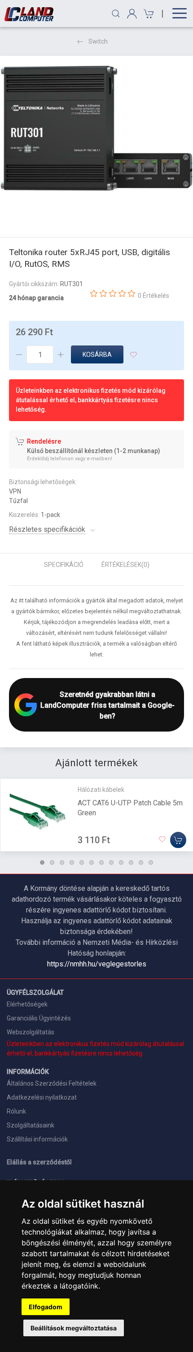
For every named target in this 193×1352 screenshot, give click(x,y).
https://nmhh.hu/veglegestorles (96, 964)
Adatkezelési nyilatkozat (42, 1097)
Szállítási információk (37, 1139)
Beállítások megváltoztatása (74, 1328)
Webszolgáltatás (30, 1032)
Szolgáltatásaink (30, 1125)
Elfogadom (45, 1307)
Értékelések (125, 564)
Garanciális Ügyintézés (39, 1018)
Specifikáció (63, 564)
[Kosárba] (178, 839)
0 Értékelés (153, 295)
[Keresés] (115, 13)
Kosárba (97, 354)
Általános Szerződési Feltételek (51, 1083)
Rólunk (16, 1111)
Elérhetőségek (27, 1004)
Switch (98, 41)
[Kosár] (147, 14)
